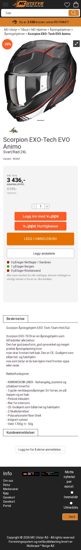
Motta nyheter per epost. (69, 479)
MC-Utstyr (10, 29)
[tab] (15, 319)
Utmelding (71, 507)
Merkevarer (10, 489)
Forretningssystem (21, 541)
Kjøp (40, 239)
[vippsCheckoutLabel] (40, 226)
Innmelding (72, 497)
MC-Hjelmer (39, 29)
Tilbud (24, 29)
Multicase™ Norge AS (40, 545)
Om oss (8, 480)
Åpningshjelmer (60, 29)
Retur (6, 485)
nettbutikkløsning (49, 541)
